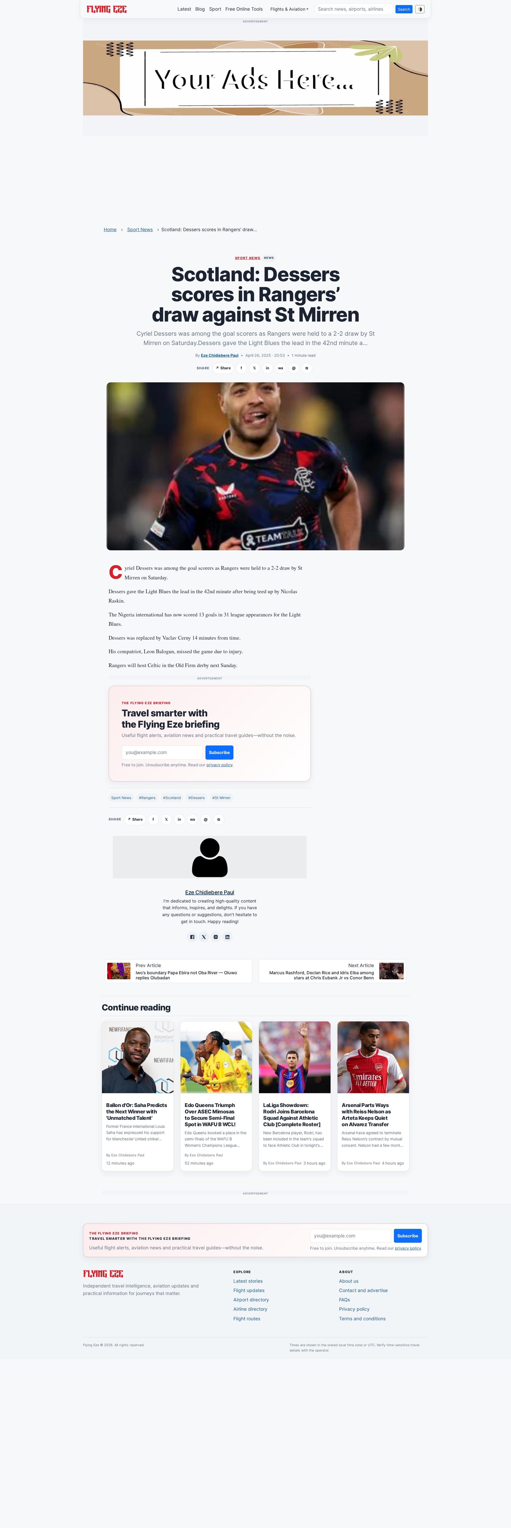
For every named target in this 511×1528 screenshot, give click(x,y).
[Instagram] (215, 937)
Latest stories (248, 1281)
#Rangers (147, 798)
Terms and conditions (362, 1318)
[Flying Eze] (106, 8)
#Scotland (172, 798)
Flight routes (246, 1318)
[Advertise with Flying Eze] (255, 77)
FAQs (344, 1299)
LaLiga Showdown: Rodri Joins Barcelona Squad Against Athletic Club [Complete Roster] (291, 1115)
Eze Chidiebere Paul (219, 355)
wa (280, 368)
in (267, 368)
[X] (204, 937)
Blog (200, 9)
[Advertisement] (255, 178)
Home (110, 229)
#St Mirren (221, 798)
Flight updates (249, 1290)
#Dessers (196, 798)
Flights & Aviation (287, 9)
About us (348, 1281)
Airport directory (251, 1299)
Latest (184, 9)
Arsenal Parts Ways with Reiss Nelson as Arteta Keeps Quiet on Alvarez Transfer (366, 1115)
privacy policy (219, 764)
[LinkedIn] (227, 937)
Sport (215, 9)
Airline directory (250, 1309)
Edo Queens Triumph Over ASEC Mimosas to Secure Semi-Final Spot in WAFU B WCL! (210, 1115)
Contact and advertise (363, 1290)
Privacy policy (354, 1309)
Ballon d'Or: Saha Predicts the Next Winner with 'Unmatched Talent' (136, 1111)
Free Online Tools (244, 9)
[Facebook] (192, 937)
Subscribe (219, 752)
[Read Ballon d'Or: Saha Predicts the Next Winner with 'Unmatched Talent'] (138, 1057)
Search (404, 9)
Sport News (140, 229)
